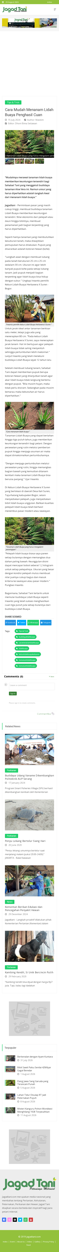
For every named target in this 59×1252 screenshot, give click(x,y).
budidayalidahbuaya (27, 637)
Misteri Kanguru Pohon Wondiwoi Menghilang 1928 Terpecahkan (34, 1110)
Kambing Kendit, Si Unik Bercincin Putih (29, 972)
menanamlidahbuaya (27, 660)
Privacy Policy (48, 1241)
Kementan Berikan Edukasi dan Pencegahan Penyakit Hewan (23, 908)
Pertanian (11, 967)
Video (29, 1241)
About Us (21, 1241)
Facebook (11, 622)
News (9, 902)
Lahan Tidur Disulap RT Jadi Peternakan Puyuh (31, 1096)
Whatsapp (34, 622)
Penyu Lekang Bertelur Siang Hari (25, 841)
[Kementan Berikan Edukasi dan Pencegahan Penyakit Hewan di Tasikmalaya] (29, 880)
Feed (28, 1245)
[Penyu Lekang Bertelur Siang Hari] (29, 814)
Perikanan (11, 770)
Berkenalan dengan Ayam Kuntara (35, 1056)
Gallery (37, 1241)
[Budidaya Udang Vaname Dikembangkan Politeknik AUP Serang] (29, 749)
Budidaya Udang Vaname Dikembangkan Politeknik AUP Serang (29, 777)
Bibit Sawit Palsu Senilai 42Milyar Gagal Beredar (34, 1069)
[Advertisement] (29, 62)
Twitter (22, 622)
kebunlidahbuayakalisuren (29, 654)
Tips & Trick (13, 102)
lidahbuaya (23, 648)
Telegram (47, 622)
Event (12, 1241)
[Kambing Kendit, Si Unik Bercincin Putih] (29, 946)
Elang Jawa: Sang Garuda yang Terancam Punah (32, 1083)
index (49, 2)
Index (5, 1241)
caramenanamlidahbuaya (29, 643)
